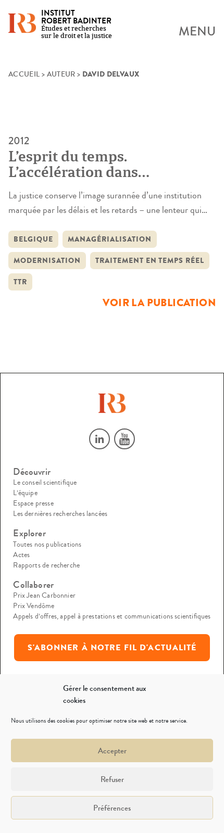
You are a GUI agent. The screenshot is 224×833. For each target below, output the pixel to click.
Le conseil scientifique (45, 482)
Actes (21, 555)
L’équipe (25, 493)
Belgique (33, 239)
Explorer (29, 533)
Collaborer (33, 585)
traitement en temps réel (150, 260)
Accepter (112, 750)
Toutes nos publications (47, 544)
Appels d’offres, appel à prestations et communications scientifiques (111, 616)
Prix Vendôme (33, 606)
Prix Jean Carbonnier (44, 595)
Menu (197, 31)
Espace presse (33, 503)
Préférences (112, 808)
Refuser (112, 779)
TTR (20, 281)
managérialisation (110, 239)
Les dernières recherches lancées (60, 514)
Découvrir (32, 472)
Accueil (24, 74)
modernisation (47, 260)
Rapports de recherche (46, 565)
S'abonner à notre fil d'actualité (112, 647)
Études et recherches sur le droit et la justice (76, 24)
